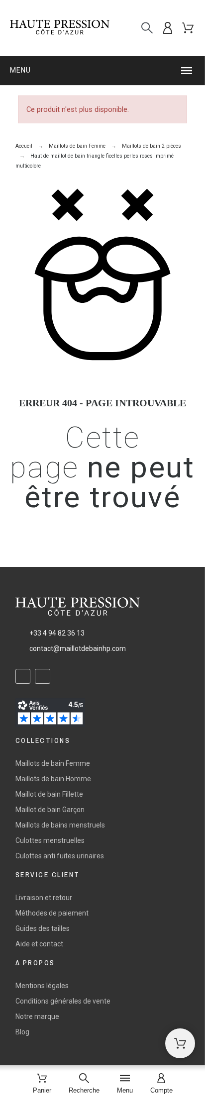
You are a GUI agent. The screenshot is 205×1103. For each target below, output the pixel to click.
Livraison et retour (43, 898)
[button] (102, 70)
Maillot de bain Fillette (49, 794)
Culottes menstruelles (50, 840)
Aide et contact (39, 944)
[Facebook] (23, 676)
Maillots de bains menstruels (60, 825)
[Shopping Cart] (180, 1043)
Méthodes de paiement (52, 913)
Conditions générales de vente (62, 1001)
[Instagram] (42, 676)
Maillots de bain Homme (53, 779)
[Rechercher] (147, 28)
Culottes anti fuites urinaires (59, 856)
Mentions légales (42, 986)
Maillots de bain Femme (52, 763)
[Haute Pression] (59, 28)
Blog (22, 1032)
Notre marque (37, 1016)
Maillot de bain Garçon (50, 810)
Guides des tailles (42, 928)
